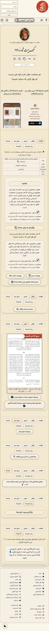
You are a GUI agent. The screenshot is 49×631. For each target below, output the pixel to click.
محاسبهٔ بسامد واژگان (26, 309)
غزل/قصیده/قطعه (21, 165)
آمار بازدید (16, 608)
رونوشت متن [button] (35, 275)
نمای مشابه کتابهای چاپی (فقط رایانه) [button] (26, 282)
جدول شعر (38, 579)
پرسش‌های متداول (36, 609)
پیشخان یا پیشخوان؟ (12, 597)
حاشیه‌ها (18, 146)
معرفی (40, 606)
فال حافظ (39, 582)
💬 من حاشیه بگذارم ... (18, 541)
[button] (46, 20)
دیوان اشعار (29, 42)
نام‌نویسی (13, 549)
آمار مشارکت (15, 605)
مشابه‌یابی (38, 591)
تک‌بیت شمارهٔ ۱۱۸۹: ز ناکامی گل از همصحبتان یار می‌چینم (12, 92)
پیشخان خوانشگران (12, 594)
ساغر (17, 579)
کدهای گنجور (14, 573)
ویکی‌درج (21, 169)
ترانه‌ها (8, 141)
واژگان (33, 141)
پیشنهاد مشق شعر (25, 431)
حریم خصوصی (14, 617)
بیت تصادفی (38, 576)
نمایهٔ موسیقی (37, 585)
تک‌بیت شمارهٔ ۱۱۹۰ (24, 50)
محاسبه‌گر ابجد (14, 588)
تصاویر (25, 141)
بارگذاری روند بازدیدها (24, 512)
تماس (17, 614)
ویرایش (15, 219)
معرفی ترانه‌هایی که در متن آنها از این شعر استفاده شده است (24, 483)
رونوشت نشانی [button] (17, 275)
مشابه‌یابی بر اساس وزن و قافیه (26, 456)
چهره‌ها (39, 612)
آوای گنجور (15, 591)
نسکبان (16, 600)
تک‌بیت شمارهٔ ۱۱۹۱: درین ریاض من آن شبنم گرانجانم (36, 92)
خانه (40, 573)
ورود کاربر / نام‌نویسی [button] (26, 20)
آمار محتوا (38, 618)
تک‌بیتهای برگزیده (17, 42)
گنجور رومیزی (14, 576)
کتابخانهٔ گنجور (14, 582)
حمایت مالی (38, 615)
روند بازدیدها (29, 146)
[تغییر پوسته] (5, 626)
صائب (37, 42)
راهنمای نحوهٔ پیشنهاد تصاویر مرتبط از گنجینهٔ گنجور (24, 403)
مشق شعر (17, 141)
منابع (17, 611)
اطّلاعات (40, 141)
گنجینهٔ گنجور (14, 585)
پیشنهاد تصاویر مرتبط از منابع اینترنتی (26, 397)
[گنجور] (42, 6)
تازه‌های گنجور (37, 594)
